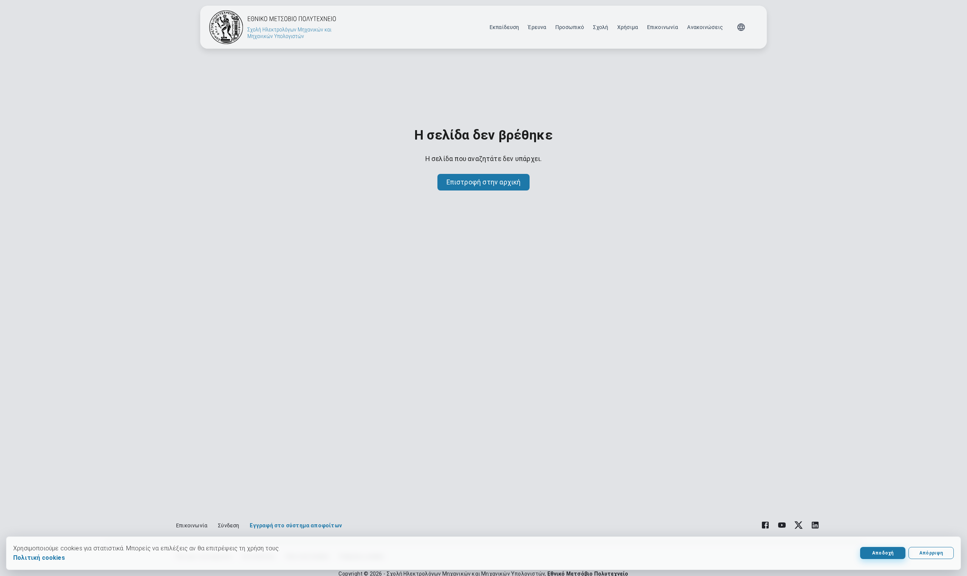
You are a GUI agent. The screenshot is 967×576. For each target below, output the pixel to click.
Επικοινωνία (662, 27)
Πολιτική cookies (39, 557)
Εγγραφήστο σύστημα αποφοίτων (295, 525)
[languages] (741, 27)
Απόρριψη (931, 553)
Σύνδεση (228, 525)
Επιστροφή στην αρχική (483, 182)
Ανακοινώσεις (705, 27)
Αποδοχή (882, 553)
